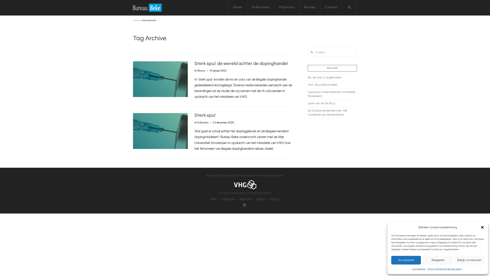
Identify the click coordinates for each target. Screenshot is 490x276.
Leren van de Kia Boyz (322, 103)
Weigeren (437, 260)
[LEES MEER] (160, 79)
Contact (274, 199)
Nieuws (201, 71)
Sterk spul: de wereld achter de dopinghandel (241, 63)
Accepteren (406, 260)
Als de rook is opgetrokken (324, 77)
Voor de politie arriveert (322, 84)
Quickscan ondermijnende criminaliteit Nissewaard (331, 94)
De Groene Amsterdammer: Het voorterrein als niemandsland (327, 112)
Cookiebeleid (418, 269)
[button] (482, 227)
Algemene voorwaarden (232, 193)
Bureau (260, 199)
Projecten (245, 199)
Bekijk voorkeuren (469, 260)
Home (136, 20)
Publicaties (203, 123)
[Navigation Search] (349, 7)
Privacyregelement (260, 193)
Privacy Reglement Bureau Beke (444, 269)
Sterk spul (204, 115)
